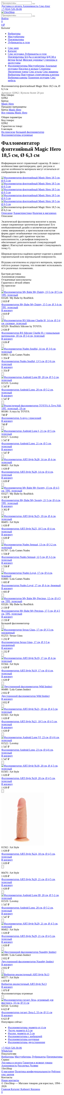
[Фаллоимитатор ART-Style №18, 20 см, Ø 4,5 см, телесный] (32, 768)
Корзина (20, 1091)
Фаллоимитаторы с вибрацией (25, 1036)
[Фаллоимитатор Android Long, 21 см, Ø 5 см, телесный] (32, 434)
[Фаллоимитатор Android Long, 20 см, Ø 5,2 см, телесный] (32, 380)
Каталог (16, 1089)
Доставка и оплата (12, 6)
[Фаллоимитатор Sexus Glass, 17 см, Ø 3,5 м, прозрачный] (32, 632)
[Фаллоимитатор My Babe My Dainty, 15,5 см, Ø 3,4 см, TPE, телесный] (32, 295)
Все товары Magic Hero (14, 112)
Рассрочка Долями (28, 1065)
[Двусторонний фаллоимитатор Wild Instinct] (26, 686)
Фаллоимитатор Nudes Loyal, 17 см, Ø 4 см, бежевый (31, 585)
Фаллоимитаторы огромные (17, 135)
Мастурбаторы (16, 36)
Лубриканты (39, 1056)
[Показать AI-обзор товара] (2, 289)
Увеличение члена (18, 71)
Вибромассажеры (17, 77)
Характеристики (22, 213)
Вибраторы (14, 33)
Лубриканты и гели (19, 42)
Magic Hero (7, 103)
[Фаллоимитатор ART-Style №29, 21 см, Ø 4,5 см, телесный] (32, 926)
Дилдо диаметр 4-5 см (20, 1030)
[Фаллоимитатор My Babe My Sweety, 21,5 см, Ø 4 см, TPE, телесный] (32, 490)
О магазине (7, 1071)
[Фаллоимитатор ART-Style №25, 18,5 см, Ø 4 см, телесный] (32, 519)
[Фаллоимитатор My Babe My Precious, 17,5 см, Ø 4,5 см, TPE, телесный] (32, 601)
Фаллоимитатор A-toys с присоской (21, 418)
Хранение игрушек (39, 77)
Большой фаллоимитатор (30, 132)
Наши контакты (10, 1080)
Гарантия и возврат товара (37, 1062)
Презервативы (16, 39)
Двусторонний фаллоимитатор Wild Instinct (25, 696)
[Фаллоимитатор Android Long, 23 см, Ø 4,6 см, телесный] (32, 740)
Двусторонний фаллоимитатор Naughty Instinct (27, 961)
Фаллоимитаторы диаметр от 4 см (27, 1027)
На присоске (8, 132)
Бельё (19, 59)
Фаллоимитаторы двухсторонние (26, 1042)
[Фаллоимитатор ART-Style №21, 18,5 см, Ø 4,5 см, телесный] (32, 712)
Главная (6, 1089)
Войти (5, 18)
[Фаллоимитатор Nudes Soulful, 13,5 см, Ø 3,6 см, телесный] (32, 351)
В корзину (7, 310)
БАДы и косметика (35, 56)
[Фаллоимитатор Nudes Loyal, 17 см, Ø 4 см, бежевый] (32, 575)
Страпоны (45, 68)
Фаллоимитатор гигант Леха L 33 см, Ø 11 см (26, 1012)
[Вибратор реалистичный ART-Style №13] (25, 974)
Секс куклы (35, 71)
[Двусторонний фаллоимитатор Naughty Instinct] (28, 952)
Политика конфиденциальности (33, 1071)
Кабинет (26, 1089)
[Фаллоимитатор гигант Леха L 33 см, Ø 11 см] (32, 1002)
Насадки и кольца (28, 68)
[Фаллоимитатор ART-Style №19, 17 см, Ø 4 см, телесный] (32, 661)
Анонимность (31, 6)
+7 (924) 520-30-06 (11, 9)
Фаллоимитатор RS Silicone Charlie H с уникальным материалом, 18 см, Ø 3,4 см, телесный (30, 334)
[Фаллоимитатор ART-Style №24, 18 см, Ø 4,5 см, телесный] (22, 844)
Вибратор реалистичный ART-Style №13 (24, 984)
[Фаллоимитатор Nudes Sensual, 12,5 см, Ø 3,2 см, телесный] (32, 547)
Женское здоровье (33, 59)
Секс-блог (44, 6)
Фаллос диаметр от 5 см (21, 1033)
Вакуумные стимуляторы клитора (40, 74)
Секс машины (50, 71)
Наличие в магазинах (44, 213)
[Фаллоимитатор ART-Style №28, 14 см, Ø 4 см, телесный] (32, 462)
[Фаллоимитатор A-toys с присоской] (32, 408)
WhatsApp (6, 1050)
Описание (7, 213)
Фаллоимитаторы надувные (23, 1039)
